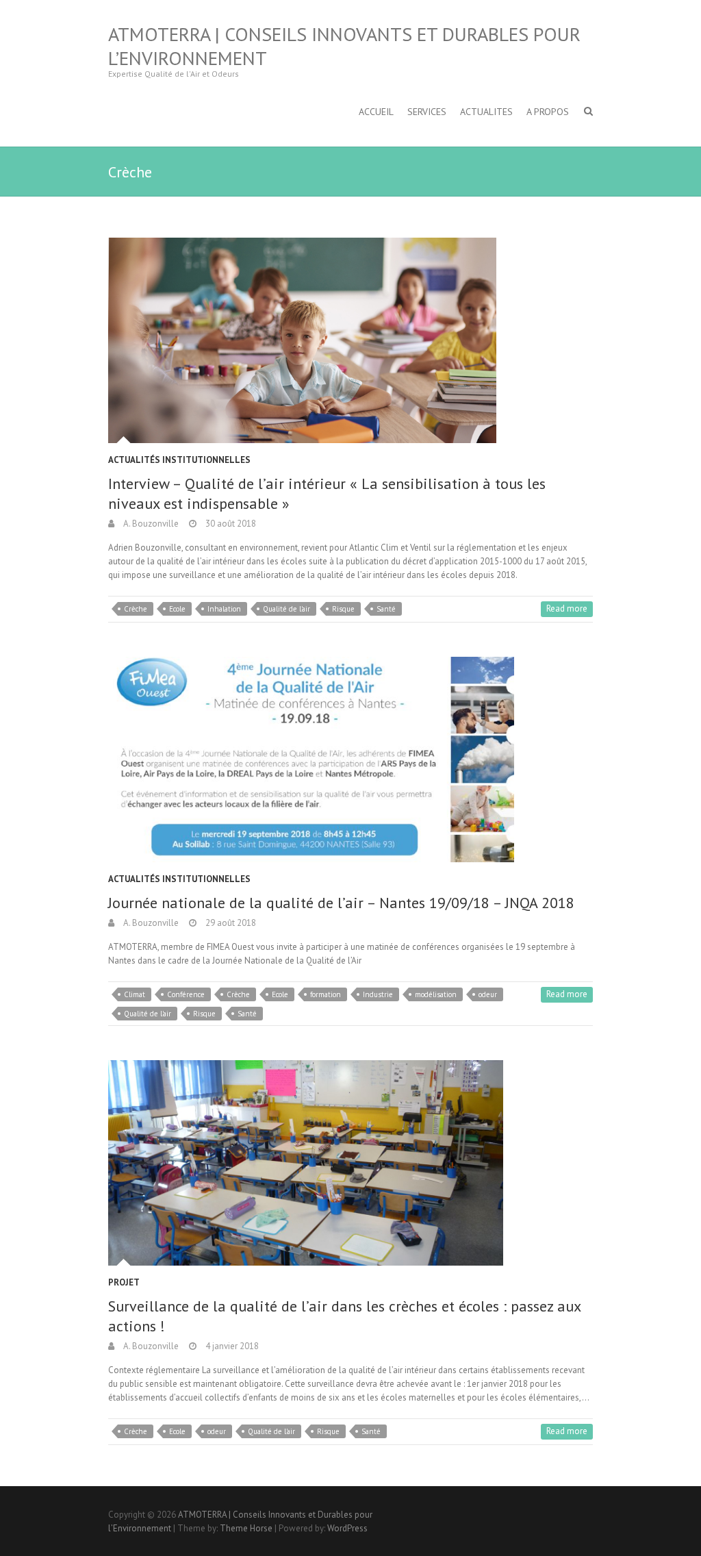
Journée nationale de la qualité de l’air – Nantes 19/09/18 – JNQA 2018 (341, 902)
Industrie (378, 994)
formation (325, 994)
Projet (124, 1282)
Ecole (177, 609)
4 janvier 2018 (231, 1346)
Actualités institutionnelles (179, 460)
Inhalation (224, 609)
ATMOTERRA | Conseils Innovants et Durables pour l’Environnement (344, 46)
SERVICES (426, 111)
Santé (386, 609)
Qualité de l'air (286, 609)
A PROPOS (547, 111)
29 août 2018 (229, 923)
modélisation (436, 994)
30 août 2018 (229, 523)
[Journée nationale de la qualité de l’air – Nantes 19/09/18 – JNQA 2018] (350, 759)
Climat (134, 994)
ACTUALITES (486, 111)
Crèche (135, 609)
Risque (343, 609)
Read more (566, 608)
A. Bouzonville (150, 523)
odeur (488, 994)
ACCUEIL (376, 111)
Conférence (186, 994)
